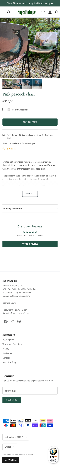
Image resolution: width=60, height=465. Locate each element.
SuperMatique (13, 454)
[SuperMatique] (27, 12)
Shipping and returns (12, 208)
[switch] (53, 460)
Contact (6, 357)
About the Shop (9, 362)
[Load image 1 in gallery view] (30, 48)
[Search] (10, 12)
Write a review (30, 244)
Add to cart (30, 122)
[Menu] (3, 12)
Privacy (5, 348)
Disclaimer (7, 353)
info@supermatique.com (18, 295)
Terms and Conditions (12, 344)
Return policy (8, 339)
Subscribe (11, 399)
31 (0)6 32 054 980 (23, 292)
